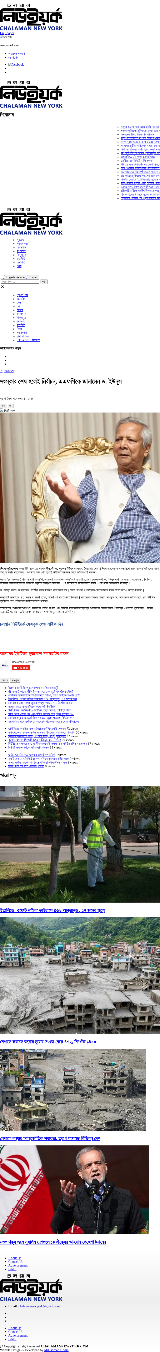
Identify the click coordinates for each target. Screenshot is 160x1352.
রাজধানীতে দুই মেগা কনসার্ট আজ (122, 157)
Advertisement (18, 1265)
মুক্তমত (21, 321)
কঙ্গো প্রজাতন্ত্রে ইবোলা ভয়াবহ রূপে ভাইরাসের (129, 142)
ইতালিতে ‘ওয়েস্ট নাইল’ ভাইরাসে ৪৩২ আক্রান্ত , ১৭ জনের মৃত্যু (42, 699)
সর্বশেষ (5, 680)
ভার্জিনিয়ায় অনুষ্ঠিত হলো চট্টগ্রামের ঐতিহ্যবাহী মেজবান (37, 728)
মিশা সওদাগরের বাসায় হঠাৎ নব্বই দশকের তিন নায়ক (131, 149)
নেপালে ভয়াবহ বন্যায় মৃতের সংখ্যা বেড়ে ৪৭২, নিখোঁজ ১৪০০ (40, 703)
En (2, 33)
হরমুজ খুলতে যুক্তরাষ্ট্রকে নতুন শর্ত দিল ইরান (31, 706)
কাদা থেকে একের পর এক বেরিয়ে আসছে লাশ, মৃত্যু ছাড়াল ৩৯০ (41, 714)
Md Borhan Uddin (56, 1350)
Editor (12, 1269)
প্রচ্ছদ (20, 240)
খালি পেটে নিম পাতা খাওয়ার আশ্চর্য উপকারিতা (31, 755)
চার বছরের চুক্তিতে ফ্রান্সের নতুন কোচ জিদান (128, 175)
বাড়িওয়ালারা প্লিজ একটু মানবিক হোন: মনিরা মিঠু (130, 183)
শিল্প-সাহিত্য (23, 336)
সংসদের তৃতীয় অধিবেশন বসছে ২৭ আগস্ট (127, 145)
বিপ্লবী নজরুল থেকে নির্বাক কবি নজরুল (28, 747)
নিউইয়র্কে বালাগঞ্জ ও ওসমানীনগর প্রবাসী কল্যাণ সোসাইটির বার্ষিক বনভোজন (47, 743)
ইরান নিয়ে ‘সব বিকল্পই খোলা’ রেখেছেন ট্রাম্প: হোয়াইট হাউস (39, 710)
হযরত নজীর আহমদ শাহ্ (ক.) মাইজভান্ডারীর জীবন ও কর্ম (37, 762)
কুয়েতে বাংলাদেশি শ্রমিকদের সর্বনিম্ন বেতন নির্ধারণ (34, 740)
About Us (14, 1258)
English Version (15, 277)
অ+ (3, 406)
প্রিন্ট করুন (9, 410)
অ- (10, 406)
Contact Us (15, 1261)
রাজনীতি (21, 258)
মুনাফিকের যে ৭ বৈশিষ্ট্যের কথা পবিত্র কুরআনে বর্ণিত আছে (38, 758)
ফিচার (20, 310)
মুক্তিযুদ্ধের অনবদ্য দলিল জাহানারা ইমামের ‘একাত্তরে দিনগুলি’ (41, 732)
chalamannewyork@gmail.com (39, 1306)
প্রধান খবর (22, 243)
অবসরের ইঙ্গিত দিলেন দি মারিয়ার (121, 134)
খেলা (19, 266)
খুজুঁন (44, 281)
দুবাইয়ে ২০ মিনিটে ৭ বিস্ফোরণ (121, 160)
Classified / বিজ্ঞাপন (28, 340)
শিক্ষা (19, 329)
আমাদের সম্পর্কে (16, 53)
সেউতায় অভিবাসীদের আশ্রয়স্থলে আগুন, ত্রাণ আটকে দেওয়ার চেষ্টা (44, 695)
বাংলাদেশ (21, 251)
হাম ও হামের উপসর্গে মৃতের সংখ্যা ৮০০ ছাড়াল (129, 194)
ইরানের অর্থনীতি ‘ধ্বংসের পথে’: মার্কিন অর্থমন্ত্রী (33, 688)
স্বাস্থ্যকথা (22, 332)
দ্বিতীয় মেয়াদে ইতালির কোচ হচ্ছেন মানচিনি (127, 179)
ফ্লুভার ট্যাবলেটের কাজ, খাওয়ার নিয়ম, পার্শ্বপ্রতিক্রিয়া (37, 736)
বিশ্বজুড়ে (21, 255)
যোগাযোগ (13, 57)
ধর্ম (18, 306)
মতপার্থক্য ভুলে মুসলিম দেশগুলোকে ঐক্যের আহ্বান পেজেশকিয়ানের (43, 721)
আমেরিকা (21, 247)
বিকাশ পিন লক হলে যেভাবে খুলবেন (26, 766)
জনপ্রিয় (15, 680)
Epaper (9, 33)
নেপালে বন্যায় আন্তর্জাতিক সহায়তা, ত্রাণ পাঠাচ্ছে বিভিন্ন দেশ (41, 718)
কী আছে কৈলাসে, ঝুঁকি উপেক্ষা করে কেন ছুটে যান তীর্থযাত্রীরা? (41, 691)
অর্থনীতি (21, 262)
